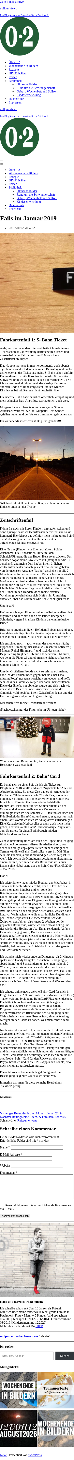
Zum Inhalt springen (12, 1)
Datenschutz (16, 98)
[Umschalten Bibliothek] (69, 187)
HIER (39, 1326)
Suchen (64, 1355)
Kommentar (8, 1172)
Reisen (13, 77)
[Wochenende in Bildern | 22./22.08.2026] (18, 1390)
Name (5, 1147)
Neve (3, 1455)
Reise (20, 1120)
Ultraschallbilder (27, 84)
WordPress (35, 1455)
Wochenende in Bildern (23, 65)
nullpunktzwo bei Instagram (19, 1336)
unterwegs (30, 1120)
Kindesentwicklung (29, 95)
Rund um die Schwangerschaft (36, 88)
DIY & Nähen (17, 73)
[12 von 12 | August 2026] (18, 1428)
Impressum (15, 102)
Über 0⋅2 (14, 62)
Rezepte (14, 69)
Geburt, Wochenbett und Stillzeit (37, 91)
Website (5, 1165)
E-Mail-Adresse (11, 1154)
